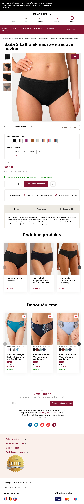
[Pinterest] (42, 425)
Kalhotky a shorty (30, 38)
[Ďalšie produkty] (79, 267)
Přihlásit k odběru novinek (62, 403)
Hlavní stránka (6, 38)
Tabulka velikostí (12, 156)
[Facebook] (30, 425)
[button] (5, 344)
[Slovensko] (15, 499)
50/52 (39, 152)
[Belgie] (11, 499)
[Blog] (54, 425)
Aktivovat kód (69, 29)
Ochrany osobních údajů (48, 413)
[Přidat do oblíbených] (53, 184)
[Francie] (6, 499)
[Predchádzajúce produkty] (4, 267)
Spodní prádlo (18, 38)
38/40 (17, 152)
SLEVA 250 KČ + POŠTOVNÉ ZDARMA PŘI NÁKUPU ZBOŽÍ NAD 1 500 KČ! (28, 29)
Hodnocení (66, 209)
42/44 (24, 152)
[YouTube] (48, 425)
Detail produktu (25, 368)
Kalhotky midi (43, 38)
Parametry (41, 209)
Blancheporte (36, 127)
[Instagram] (36, 425)
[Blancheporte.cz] (42, 14)
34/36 (9, 152)
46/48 (32, 152)
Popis (16, 209)
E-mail (14, 403)
